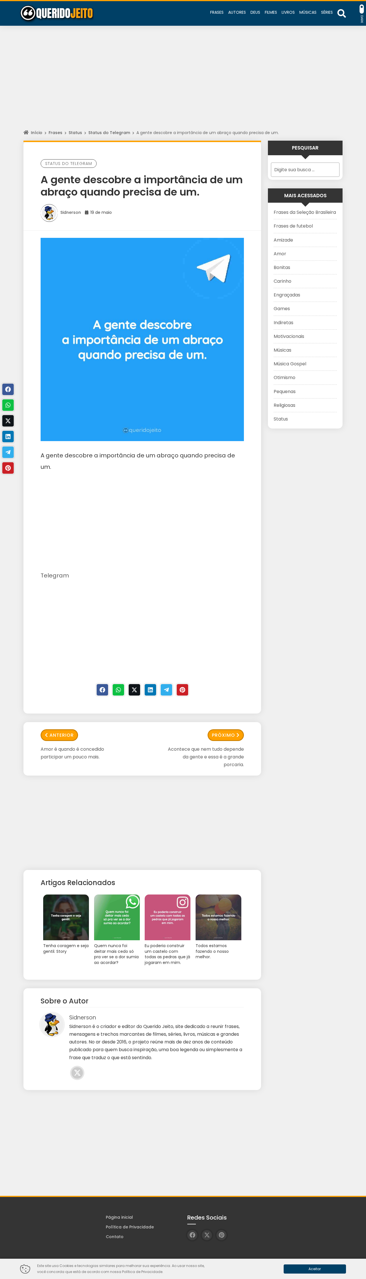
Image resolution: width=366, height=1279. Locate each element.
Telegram (55, 575)
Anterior (61, 735)
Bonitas (282, 267)
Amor (280, 253)
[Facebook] (102, 690)
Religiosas (284, 405)
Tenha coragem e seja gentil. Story (66, 948)
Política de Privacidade (130, 1227)
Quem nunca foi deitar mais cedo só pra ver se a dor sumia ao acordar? (116, 954)
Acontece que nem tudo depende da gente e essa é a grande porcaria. (206, 757)
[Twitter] (134, 690)
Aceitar (315, 1268)
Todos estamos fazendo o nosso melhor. (212, 951)
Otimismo (284, 377)
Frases (55, 133)
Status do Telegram (109, 133)
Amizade (283, 240)
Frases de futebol (293, 226)
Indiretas (283, 322)
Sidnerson (70, 212)
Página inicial (119, 1217)
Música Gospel (290, 363)
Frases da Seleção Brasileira (305, 212)
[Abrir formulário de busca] (341, 13)
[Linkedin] (150, 690)
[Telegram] (166, 690)
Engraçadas (287, 295)
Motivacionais (289, 336)
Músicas (282, 350)
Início (36, 133)
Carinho (282, 281)
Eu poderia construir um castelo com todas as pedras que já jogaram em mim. (167, 954)
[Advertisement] (183, 83)
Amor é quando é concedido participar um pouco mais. (72, 753)
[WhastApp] (118, 690)
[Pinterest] (182, 690)
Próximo (223, 735)
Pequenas (285, 391)
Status (75, 133)
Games (282, 308)
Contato (115, 1237)
